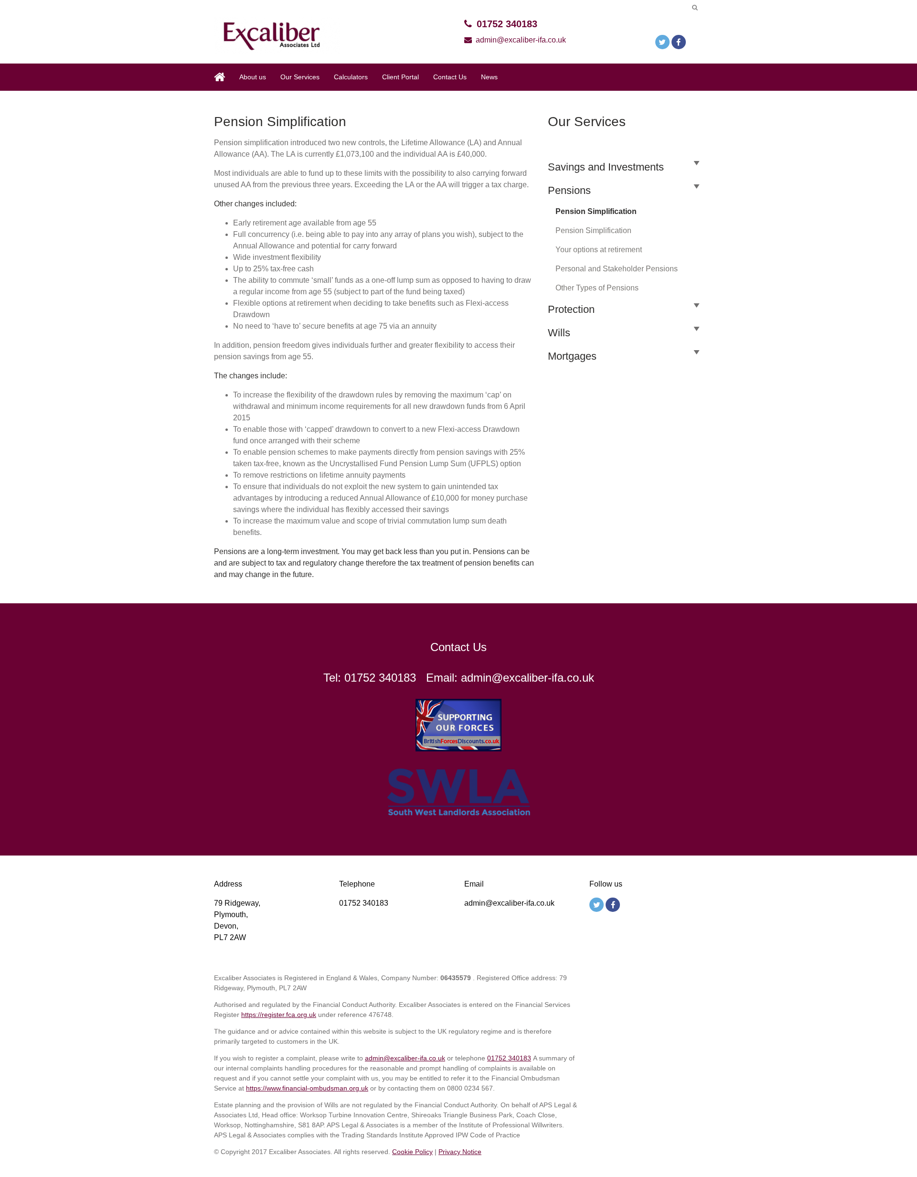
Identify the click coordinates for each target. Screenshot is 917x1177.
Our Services (300, 77)
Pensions (569, 190)
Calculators (351, 77)
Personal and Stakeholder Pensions (616, 269)
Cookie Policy (412, 1152)
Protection (571, 309)
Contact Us (450, 77)
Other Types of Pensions (597, 288)
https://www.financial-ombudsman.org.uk (307, 1088)
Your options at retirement (598, 250)
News (489, 77)
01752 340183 (507, 24)
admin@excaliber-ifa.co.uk (521, 40)
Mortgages (572, 356)
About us (252, 77)
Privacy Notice (459, 1152)
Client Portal (400, 77)
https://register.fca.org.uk (278, 1014)
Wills (559, 333)
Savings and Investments (606, 167)
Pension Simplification (596, 211)
